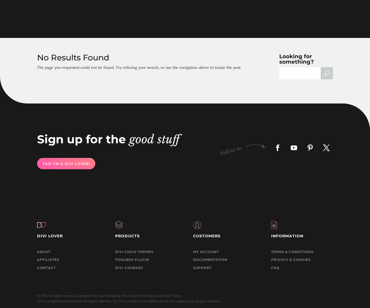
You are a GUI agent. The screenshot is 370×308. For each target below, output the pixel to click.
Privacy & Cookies (291, 260)
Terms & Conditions (292, 252)
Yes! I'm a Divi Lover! (66, 163)
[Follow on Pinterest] (310, 147)
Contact (46, 268)
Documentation (210, 260)
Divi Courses (129, 268)
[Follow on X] (326, 147)
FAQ (275, 268)
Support (202, 268)
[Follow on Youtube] (293, 147)
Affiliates (48, 260)
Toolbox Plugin (132, 260)
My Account (206, 252)
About (43, 252)
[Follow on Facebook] (277, 147)
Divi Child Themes (134, 252)
